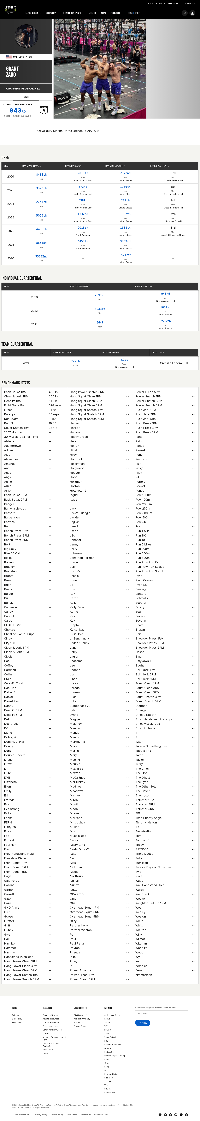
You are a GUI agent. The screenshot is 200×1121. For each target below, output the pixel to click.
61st (124, 359)
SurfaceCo (109, 1052)
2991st (100, 295)
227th (75, 361)
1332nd (83, 214)
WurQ (106, 1070)
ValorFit (107, 1081)
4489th (41, 229)
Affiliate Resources (51, 1022)
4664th (100, 322)
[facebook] (160, 1114)
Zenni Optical (110, 1037)
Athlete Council (49, 1033)
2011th (83, 173)
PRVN (106, 1059)
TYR (106, 1085)
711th (125, 200)
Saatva (107, 1033)
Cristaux (107, 1063)
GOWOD (108, 1048)
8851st (41, 243)
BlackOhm (108, 1078)
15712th (125, 255)
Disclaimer (72, 1115)
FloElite (107, 1089)
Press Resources (50, 1026)
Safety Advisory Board (52, 1030)
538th (82, 200)
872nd (82, 187)
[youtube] (175, 1114)
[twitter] (165, 1114)
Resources (115, 13)
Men (26, 96)
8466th (41, 174)
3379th (41, 188)
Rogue (107, 1019)
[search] (185, 13)
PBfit (106, 1041)
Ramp (106, 1067)
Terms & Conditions (21, 1115)
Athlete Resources (51, 1019)
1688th (125, 227)
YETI (106, 1026)
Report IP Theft (101, 1115)
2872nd (125, 173)
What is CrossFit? (81, 1015)
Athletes (92, 13)
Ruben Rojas (109, 1093)
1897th (125, 214)
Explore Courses (81, 1026)
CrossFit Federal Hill (23, 88)
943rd (165, 293)
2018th (83, 227)
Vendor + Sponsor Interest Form (54, 1038)
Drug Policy (17, 1019)
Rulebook (16, 1015)
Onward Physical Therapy (115, 1056)
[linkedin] (181, 1114)
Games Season (31, 13)
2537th (165, 321)
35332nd (41, 256)
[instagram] (170, 1114)
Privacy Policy (40, 1115)
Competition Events (72, 13)
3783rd (125, 241)
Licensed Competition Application (52, 1044)
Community (51, 13)
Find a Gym (78, 1022)
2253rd (41, 202)
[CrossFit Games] (10, 9)
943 (18, 110)
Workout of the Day (82, 1019)
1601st (165, 307)
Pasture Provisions (112, 1045)
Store (135, 13)
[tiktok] (186, 1114)
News (103, 13)
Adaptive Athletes (50, 1015)
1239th (125, 187)
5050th (41, 215)
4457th (83, 241)
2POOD (107, 1030)
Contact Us (47, 1053)
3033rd (100, 309)
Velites (107, 1022)
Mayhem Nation (111, 1074)
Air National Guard (112, 1015)
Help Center (48, 1050)
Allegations (17, 1022)
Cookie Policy (57, 1115)
